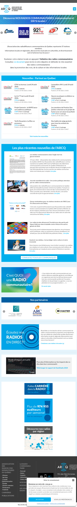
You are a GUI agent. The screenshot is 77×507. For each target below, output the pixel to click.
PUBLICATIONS (8, 496)
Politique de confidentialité (57, 503)
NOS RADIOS (25, 482)
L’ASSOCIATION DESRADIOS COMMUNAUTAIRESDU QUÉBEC (8, 468)
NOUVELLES (24, 485)
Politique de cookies (43, 503)
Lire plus (32, 251)
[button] (73, 480)
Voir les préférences (63, 499)
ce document (19, 62)
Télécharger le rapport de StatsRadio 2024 (52, 368)
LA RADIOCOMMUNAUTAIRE (25, 466)
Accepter (40, 499)
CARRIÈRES (6, 492)
